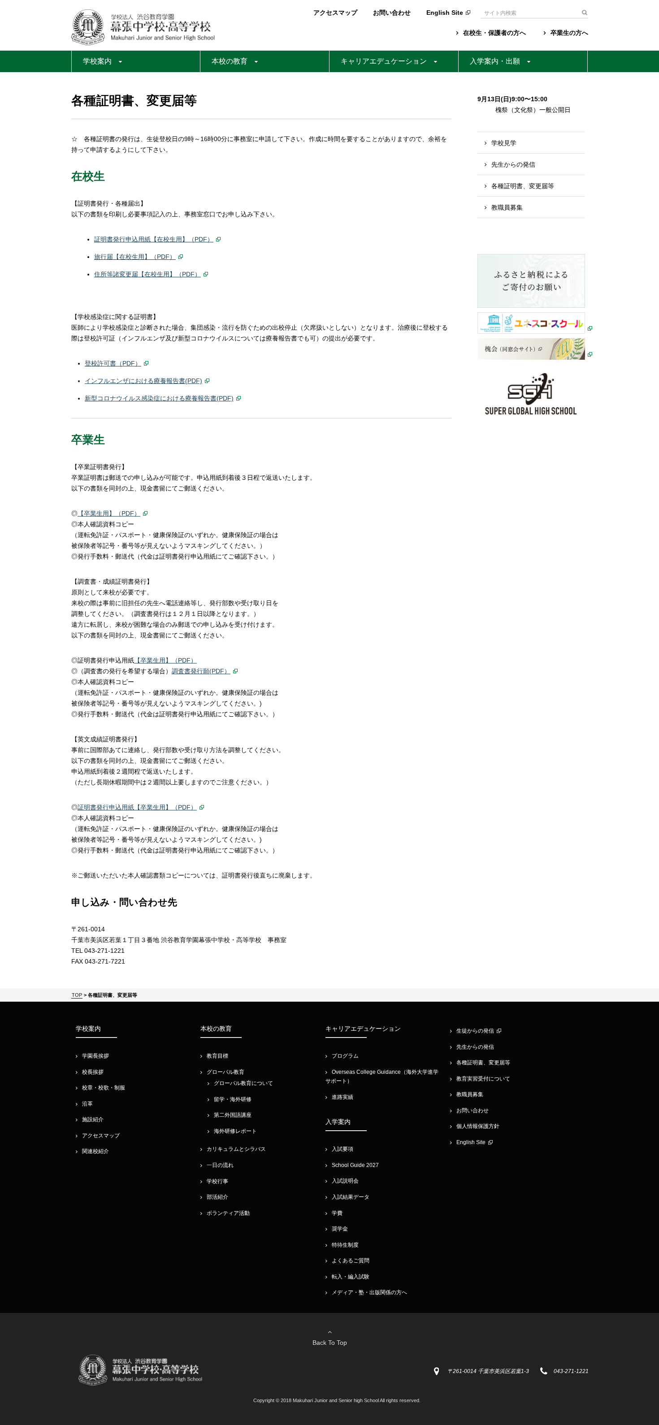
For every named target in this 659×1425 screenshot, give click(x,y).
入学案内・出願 (495, 61)
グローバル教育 (225, 1072)
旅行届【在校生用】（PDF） (135, 256)
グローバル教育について (243, 1083)
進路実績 (342, 1097)
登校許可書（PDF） (113, 363)
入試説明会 (345, 1181)
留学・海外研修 (232, 1099)
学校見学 (503, 142)
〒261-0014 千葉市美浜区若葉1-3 (488, 1371)
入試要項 (342, 1149)
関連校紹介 (95, 1151)
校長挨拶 (93, 1072)
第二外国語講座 (232, 1115)
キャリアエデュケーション (384, 61)
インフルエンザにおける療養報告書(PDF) (143, 380)
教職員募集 (507, 207)
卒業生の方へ (569, 32)
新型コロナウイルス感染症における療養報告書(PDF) (159, 398)
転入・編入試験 (350, 1277)
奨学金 (340, 1229)
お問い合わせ (392, 12)
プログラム (345, 1056)
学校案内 (97, 61)
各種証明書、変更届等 (522, 185)
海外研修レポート (235, 1131)
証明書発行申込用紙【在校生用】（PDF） (153, 239)
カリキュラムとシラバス (236, 1149)
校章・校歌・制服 (103, 1088)
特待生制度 (345, 1245)
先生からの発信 (513, 164)
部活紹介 (217, 1197)
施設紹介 (93, 1119)
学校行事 (217, 1181)
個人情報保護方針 (477, 1126)
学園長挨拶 (95, 1056)
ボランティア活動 (228, 1213)
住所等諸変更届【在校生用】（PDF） (147, 274)
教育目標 (217, 1056)
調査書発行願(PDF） (201, 671)
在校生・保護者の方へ (494, 32)
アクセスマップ (335, 12)
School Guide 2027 (355, 1165)
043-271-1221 (571, 1371)
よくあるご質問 (350, 1260)
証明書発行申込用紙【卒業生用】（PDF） (137, 807)
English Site (444, 12)
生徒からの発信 (475, 1031)
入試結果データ (350, 1197)
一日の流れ (220, 1165)
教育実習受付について (483, 1079)
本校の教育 (229, 61)
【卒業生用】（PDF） (109, 513)
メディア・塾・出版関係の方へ (369, 1292)
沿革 (87, 1104)
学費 (337, 1213)
